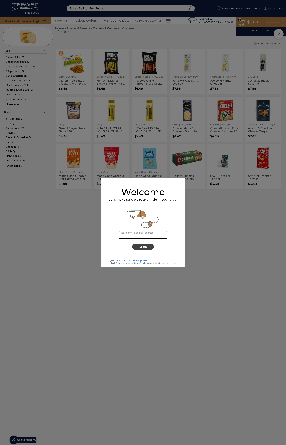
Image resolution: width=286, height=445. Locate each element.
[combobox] (143, 235)
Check (143, 246)
